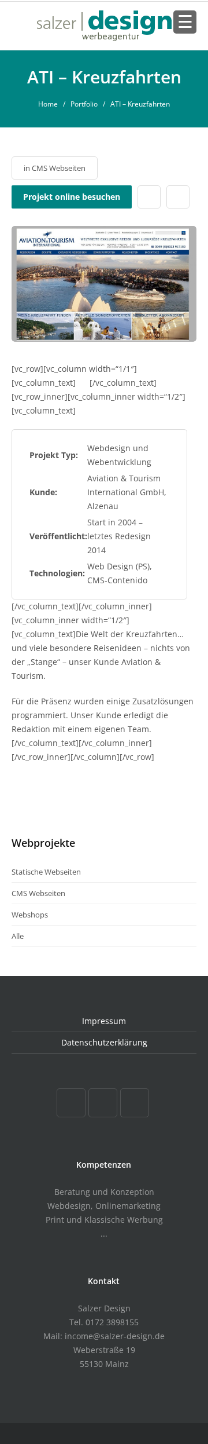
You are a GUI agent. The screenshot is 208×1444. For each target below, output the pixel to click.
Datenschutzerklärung (104, 1042)
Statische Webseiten (46, 872)
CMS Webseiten (59, 168)
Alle (18, 936)
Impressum (104, 1020)
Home (48, 104)
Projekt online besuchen (71, 196)
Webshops (30, 914)
